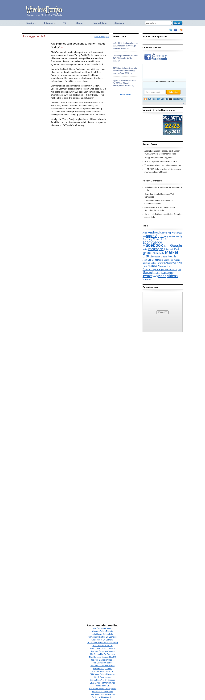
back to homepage (101, 37)
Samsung (149, 269)
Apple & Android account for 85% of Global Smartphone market (124, 83)
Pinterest (162, 266)
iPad (176, 249)
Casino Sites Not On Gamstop (102, 680)
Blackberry (147, 239)
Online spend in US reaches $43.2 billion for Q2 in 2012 (125, 58)
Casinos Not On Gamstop (102, 640)
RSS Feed (152, 99)
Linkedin (160, 253)
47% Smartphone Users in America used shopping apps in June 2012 (125, 70)
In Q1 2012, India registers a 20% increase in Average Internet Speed (125, 45)
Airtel (145, 233)
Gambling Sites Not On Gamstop (102, 637)
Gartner (167, 246)
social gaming (158, 273)
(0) (62, 47)
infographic (156, 249)
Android (154, 232)
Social (148, 272)
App (144, 236)
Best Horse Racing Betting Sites (102, 689)
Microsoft (156, 257)
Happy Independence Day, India (158, 158)
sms (179, 269)
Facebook (153, 245)
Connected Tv (160, 239)
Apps (159, 236)
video (162, 276)
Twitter (147, 276)
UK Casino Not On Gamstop (102, 654)
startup (169, 272)
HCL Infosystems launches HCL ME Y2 (161, 161)
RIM (169, 266)
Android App (165, 233)
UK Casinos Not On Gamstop (102, 683)
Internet (168, 249)
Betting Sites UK (102, 686)
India (145, 249)
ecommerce (152, 242)
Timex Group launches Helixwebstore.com (162, 165)
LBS (154, 253)
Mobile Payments (158, 263)
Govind (147, 194)
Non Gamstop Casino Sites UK (102, 657)
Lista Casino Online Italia (102, 634)
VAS (155, 276)
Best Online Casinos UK (102, 691)
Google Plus (177, 99)
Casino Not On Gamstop (102, 697)
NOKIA (152, 266)
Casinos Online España (102, 631)
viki (145, 214)
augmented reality (173, 236)
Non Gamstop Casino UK (103, 671)
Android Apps (177, 233)
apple (150, 236)
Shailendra (149, 201)
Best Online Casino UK (103, 645)
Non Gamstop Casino (102, 668)
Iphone (147, 252)
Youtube (147, 279)
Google (176, 245)
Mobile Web (171, 263)
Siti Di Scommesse (102, 677)
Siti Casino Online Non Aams (102, 674)
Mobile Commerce (165, 260)
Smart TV (172, 269)
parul (146, 207)
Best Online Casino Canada (102, 648)
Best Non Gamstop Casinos (102, 651)
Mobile (164, 256)
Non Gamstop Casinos (102, 628)
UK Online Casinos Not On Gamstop (102, 643)
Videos (172, 276)
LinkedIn (164, 99)
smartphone (161, 269)
